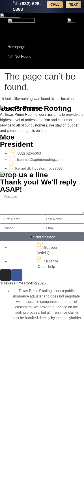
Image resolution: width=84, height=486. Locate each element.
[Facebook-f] (16, 275)
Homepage (16, 47)
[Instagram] (5, 275)
